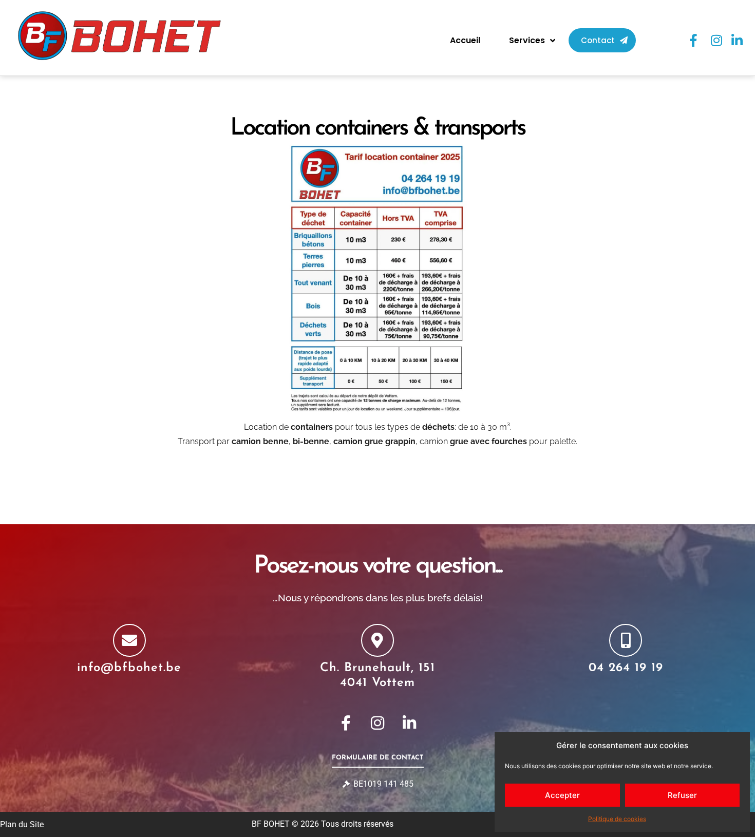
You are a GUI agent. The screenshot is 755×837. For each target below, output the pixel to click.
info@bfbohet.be (129, 668)
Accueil (465, 40)
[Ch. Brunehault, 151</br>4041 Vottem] (377, 640)
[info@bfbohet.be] (129, 640)
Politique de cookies (617, 819)
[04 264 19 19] (625, 640)
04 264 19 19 (626, 668)
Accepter (562, 795)
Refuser (682, 795)
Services (527, 40)
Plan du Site (22, 824)
